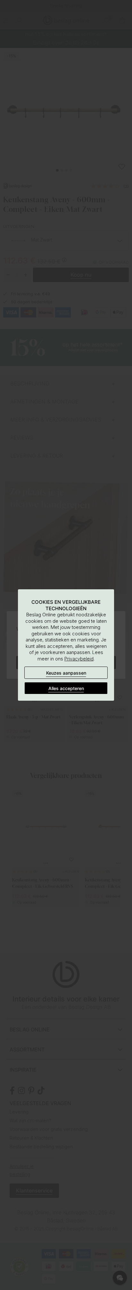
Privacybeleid (79, 658)
